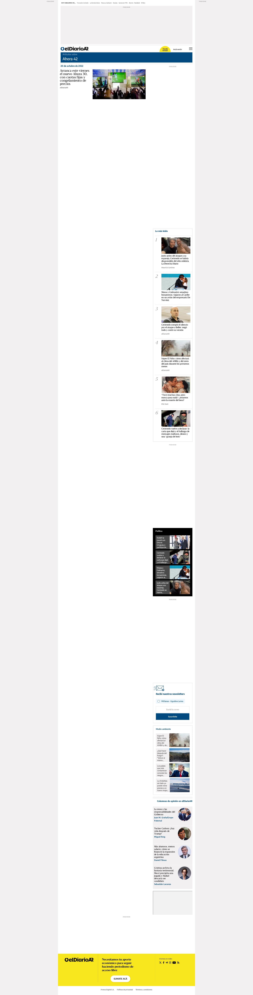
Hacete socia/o (165, 49)
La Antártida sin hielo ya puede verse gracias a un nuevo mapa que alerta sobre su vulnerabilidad (163, 786)
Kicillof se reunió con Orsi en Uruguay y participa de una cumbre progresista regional (161, 543)
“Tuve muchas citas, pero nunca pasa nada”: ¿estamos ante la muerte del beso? (174, 397)
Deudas (115, 3)
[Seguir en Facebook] (163, 962)
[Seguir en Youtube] (174, 962)
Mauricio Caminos (168, 267)
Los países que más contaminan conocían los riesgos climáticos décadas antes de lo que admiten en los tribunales (162, 771)
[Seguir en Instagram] (170, 962)
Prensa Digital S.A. (107, 990)
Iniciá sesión (177, 49)
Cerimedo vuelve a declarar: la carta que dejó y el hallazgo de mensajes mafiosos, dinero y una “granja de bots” (162, 558)
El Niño (143, 3)
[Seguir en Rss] (178, 962)
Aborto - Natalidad (134, 3)
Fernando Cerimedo (83, 3)
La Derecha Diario (95, 3)
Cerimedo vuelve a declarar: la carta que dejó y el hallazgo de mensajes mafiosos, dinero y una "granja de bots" (175, 432)
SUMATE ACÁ (120, 978)
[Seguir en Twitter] (160, 962)
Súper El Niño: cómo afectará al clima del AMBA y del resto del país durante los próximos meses (175, 362)
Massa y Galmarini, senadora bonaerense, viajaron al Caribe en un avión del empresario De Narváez (175, 296)
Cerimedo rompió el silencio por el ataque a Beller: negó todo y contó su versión (174, 327)
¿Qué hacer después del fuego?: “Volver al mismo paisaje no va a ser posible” (162, 756)
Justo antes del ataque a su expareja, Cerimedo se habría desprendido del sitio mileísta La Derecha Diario (175, 259)
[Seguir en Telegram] (167, 962)
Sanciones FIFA (123, 3)
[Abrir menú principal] (190, 48)
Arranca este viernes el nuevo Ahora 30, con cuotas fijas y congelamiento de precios (74, 77)
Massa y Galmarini (106, 3)
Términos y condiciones (144, 990)
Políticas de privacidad (125, 990)
